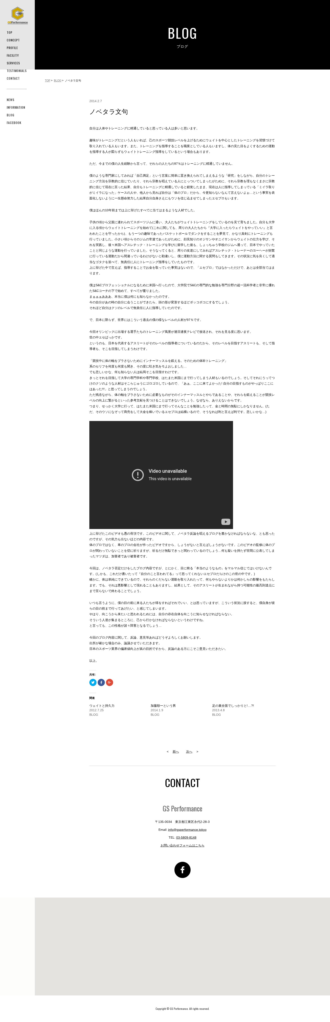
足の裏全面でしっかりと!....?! (233, 705)
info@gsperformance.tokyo (187, 829)
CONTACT (13, 78)
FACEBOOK (14, 122)
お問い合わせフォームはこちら (183, 845)
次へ (189, 751)
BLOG (10, 115)
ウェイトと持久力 (101, 705)
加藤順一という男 (163, 705)
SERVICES (13, 63)
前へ (176, 751)
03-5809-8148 (186, 837)
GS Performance (18, 15)
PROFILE (12, 47)
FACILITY (13, 55)
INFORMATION (16, 107)
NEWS (10, 99)
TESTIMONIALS (17, 70)
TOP (9, 32)
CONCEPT (13, 40)
